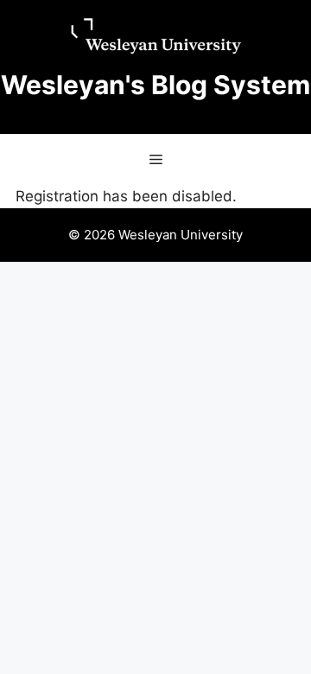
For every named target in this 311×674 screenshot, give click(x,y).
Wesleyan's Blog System (155, 84)
